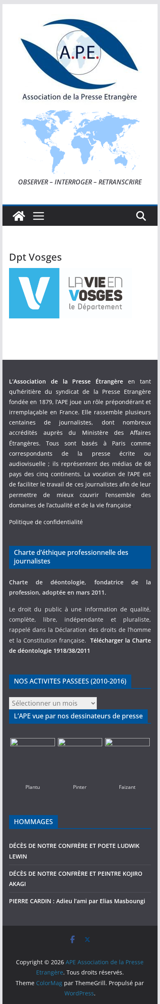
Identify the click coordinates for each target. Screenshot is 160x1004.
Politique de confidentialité (46, 522)
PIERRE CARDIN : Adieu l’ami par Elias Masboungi (77, 901)
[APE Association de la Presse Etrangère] (19, 216)
